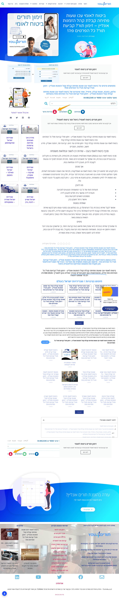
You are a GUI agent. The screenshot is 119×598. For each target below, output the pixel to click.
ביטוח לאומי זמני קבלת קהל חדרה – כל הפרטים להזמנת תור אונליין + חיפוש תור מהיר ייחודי (108, 354)
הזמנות (79, 36)
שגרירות (41, 4)
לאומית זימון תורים (59, 552)
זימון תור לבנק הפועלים (59, 563)
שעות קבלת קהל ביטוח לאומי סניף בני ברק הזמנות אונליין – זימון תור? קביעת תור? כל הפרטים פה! (89, 376)
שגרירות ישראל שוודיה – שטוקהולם (9, 199)
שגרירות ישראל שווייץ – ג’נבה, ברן (30, 199)
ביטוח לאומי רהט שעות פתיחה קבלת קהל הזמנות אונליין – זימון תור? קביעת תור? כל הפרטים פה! (29, 535)
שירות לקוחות (52, 4)
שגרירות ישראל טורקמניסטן (9, 140)
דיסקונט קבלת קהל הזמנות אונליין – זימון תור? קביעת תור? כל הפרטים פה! (105, 313)
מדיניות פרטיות (59, 595)
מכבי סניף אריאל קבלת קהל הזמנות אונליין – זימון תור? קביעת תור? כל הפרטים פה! (79, 288)
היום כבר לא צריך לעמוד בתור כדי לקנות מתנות (30, 565)
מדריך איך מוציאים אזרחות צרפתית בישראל (30, 143)
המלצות (34, 4)
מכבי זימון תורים (59, 533)
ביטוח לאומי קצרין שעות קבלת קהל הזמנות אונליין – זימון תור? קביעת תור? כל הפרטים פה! (50, 400)
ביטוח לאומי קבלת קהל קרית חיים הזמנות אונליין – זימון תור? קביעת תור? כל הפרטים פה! (50, 354)
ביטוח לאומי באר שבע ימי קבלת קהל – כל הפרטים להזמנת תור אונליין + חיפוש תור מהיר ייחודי (108, 376)
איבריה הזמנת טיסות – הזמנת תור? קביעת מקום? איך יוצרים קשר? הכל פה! (53, 313)
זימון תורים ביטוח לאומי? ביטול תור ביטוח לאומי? (97, 437)
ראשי (85, 4)
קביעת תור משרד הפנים (59, 544)
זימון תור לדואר (59, 530)
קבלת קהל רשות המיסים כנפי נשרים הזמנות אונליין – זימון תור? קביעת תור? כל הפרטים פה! (79, 300)
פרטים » (79, 292)
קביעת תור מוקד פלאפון (59, 548)
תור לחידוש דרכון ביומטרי (59, 570)
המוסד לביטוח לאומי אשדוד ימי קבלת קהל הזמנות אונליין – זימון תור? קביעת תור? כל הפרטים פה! (50, 376)
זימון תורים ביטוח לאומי (107, 426)
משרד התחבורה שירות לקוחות (70, 363)
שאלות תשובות (24, 4)
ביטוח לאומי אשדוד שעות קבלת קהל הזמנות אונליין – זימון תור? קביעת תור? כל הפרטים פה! (89, 400)
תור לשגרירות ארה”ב (59, 555)
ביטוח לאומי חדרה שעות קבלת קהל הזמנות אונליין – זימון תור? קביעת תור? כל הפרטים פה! (69, 400)
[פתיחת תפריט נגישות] (4, 593)
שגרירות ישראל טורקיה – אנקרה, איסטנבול (30, 172)
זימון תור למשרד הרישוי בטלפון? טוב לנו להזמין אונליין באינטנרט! (9, 565)
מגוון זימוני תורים (71, 4)
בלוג (16, 4)
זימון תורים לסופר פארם (59, 567)
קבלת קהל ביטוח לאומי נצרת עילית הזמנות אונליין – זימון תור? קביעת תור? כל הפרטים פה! (108, 400)
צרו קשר (10, 4)
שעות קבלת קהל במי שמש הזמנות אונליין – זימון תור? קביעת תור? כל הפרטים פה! (53, 288)
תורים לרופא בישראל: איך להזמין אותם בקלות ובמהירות (70, 387)
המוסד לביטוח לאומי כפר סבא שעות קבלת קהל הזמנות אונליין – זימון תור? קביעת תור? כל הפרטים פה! (89, 354)
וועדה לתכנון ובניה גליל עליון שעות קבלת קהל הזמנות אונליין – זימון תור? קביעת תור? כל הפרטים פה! (53, 300)
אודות (80, 4)
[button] (2, 3)
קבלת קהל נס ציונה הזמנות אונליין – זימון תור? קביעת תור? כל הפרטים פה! (79, 313)
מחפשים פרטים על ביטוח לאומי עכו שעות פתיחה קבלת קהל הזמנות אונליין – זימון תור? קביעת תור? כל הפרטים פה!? (79, 429)
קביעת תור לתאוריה (59, 541)
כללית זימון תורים (59, 537)
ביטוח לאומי (85, 36)
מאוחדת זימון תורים (59, 559)
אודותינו (59, 583)
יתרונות (60, 4)
